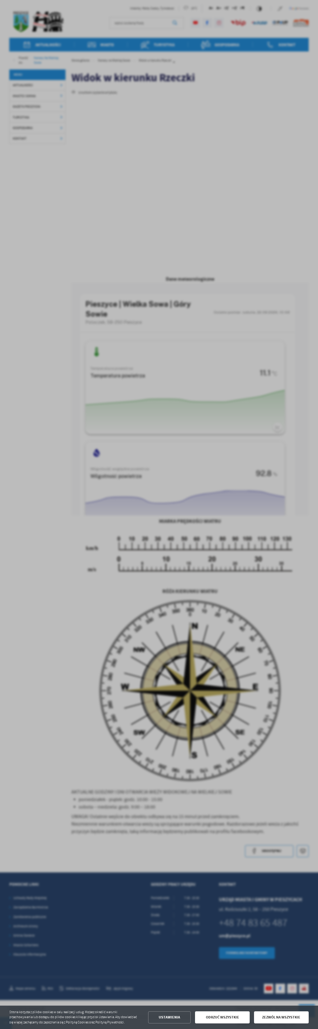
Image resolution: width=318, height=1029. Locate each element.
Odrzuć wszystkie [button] (222, 1017)
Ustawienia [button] (169, 1017)
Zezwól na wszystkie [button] (281, 1017)
